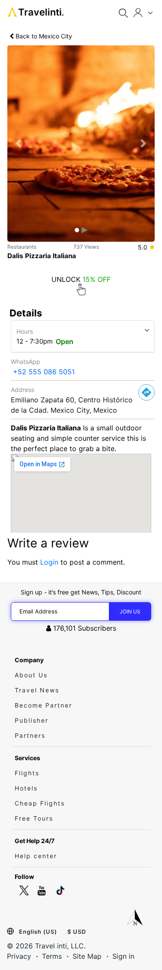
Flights (27, 773)
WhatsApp (25, 361)
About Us (31, 675)
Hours (24, 331)
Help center (36, 855)
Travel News (37, 690)
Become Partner (43, 705)
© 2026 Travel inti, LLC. (46, 946)
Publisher (31, 720)
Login (49, 562)
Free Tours (34, 818)
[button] (18, 143)
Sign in (123, 956)
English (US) (38, 931)
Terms (52, 956)
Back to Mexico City (43, 36)
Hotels (26, 788)
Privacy (19, 956)
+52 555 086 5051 (44, 371)
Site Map (87, 956)
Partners (30, 735)
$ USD (76, 931)
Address (22, 389)
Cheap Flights (40, 803)
